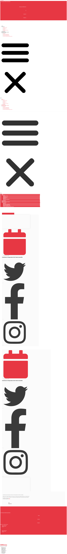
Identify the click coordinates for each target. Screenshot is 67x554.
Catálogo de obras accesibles (5, 105)
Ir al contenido (1, 0)
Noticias (4, 29)
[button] (15, 67)
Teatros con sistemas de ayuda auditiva (7, 36)
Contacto (4, 30)
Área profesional (4, 32)
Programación (3, 31)
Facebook (38, 519)
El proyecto (3, 26)
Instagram (24, 17)
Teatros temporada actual (6, 35)
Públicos (4, 101)
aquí (9, 498)
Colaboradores (5, 28)
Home (2, 99)
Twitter (39, 515)
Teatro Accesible (5, 27)
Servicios (4, 33)
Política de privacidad (4, 525)
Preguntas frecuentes (5, 103)
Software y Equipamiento (6, 34)
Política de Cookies (4, 528)
